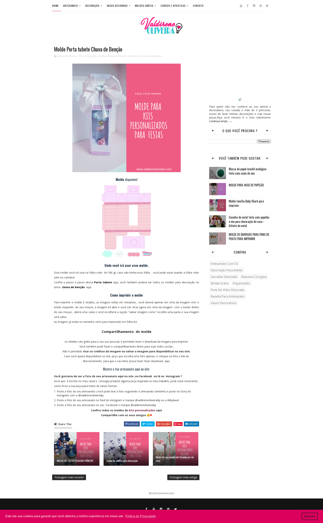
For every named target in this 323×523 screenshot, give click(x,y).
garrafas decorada (224, 277)
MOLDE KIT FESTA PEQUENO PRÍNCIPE (75, 461)
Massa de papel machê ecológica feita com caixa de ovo (247, 171)
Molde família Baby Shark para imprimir (246, 203)
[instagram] (254, 5)
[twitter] (267, 5)
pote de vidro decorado (227, 290)
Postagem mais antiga (183, 477)
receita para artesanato (227, 296)
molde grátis (90, 56)
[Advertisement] (240, 69)
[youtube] (241, 5)
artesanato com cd (224, 264)
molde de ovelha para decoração (122, 461)
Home (55, 5)
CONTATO (198, 5)
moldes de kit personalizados (145, 56)
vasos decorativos (224, 303)
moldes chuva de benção (112, 56)
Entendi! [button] (309, 516)
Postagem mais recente (69, 477)
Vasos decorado (117, 5)
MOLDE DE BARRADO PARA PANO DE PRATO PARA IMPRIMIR (249, 236)
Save (179, 424)
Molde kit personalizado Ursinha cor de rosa (175, 459)
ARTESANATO (70, 5)
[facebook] (247, 5)
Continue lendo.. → (220, 121)
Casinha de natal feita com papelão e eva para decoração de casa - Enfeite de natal (249, 221)
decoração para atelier (227, 270)
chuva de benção (73, 287)
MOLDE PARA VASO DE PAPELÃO (246, 185)
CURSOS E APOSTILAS (173, 5)
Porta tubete (103, 282)
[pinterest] (260, 5)
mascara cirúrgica (254, 277)
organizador (241, 283)
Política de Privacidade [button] (140, 516)
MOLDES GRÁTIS (144, 5)
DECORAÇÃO (92, 5)
